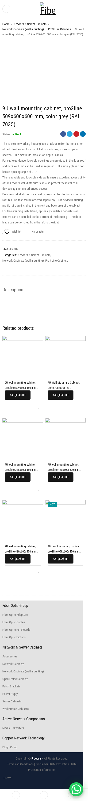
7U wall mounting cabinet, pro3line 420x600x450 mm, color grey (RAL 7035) (20, 551)
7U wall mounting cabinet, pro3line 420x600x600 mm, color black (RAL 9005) (63, 470)
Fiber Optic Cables (13, 622)
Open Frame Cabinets (15, 679)
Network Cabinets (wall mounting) (23, 29)
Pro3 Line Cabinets (59, 29)
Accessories (9, 656)
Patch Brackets (11, 686)
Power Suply (10, 694)
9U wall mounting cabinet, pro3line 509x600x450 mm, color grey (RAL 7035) (20, 388)
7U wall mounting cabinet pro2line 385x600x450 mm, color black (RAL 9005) (20, 470)
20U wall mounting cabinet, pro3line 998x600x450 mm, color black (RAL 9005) (64, 551)
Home (5, 24)
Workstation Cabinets (15, 709)
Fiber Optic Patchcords (16, 629)
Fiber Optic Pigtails (14, 637)
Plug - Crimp (9, 747)
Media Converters (13, 728)
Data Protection (59, 764)
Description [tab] (12, 289)
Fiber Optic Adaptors (15, 614)
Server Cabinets (12, 701)
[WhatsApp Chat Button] (76, 789)
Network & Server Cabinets (30, 24)
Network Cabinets (13, 664)
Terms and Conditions (20, 764)
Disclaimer (42, 764)
